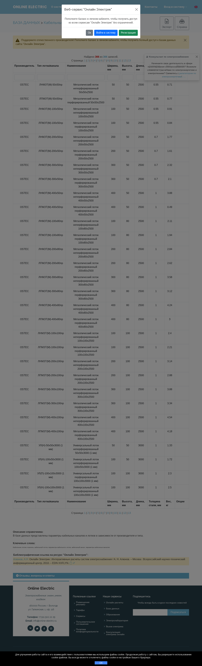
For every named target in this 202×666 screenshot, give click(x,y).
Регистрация (128, 32)
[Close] (136, 9)
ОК (101, 662)
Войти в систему (106, 32)
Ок (89, 32)
